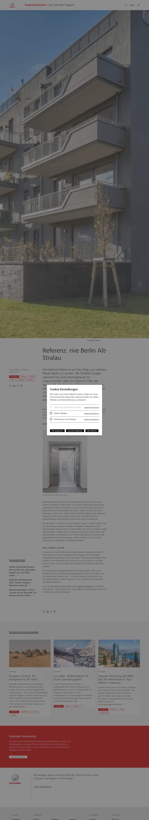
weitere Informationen (91, 407)
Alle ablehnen (92, 431)
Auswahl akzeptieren (75, 431)
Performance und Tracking (65, 420)
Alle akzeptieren (57, 431)
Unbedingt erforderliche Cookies (67, 408)
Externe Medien (60, 414)
